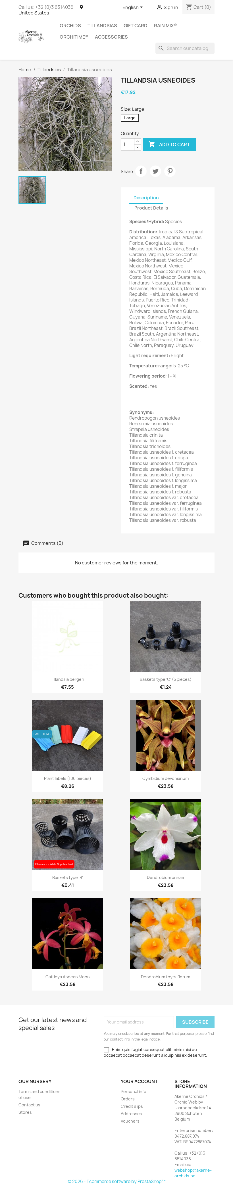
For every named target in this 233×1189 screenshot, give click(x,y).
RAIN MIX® (165, 25)
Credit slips (132, 1106)
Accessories (111, 37)
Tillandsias (102, 25)
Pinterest (170, 171)
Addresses (131, 1113)
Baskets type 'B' (67, 877)
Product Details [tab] (151, 208)
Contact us (29, 1105)
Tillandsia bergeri (67, 679)
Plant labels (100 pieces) (67, 778)
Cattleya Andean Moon (67, 976)
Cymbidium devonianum (165, 778)
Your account (139, 1081)
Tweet (155, 171)
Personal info (133, 1091)
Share (141, 171)
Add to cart (169, 144)
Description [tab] (146, 198)
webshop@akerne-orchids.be (193, 1172)
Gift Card (135, 25)
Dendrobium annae (165, 877)
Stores (25, 1112)
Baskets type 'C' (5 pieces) (166, 679)
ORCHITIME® (74, 37)
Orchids (70, 25)
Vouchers (130, 1121)
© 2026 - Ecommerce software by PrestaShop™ (117, 1181)
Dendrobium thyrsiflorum (165, 976)
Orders (128, 1099)
